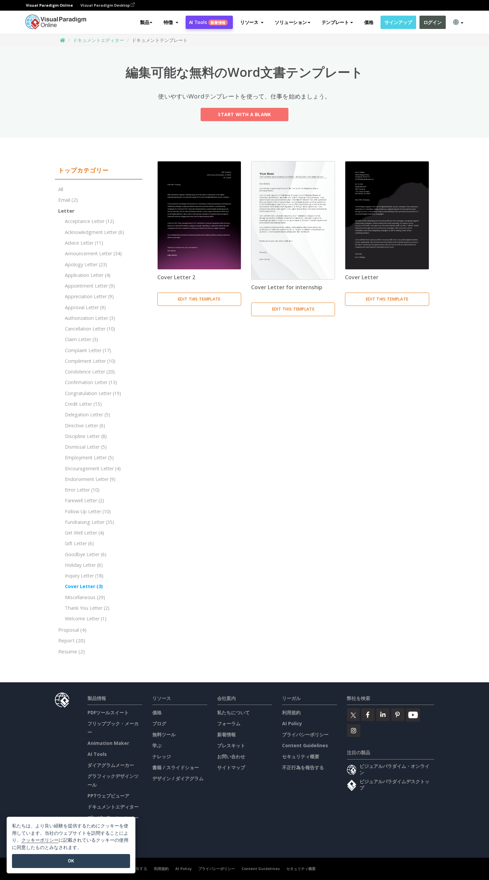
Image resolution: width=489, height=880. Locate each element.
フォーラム (229, 723)
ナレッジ (161, 756)
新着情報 (226, 734)
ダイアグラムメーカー (110, 765)
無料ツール (164, 734)
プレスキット (231, 745)
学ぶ (157, 745)
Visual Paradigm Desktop (106, 5)
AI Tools (207, 22)
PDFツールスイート (108, 712)
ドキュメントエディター (98, 40)
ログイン (432, 22)
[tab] (98, 170)
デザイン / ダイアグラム (178, 778)
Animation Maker (108, 743)
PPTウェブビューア (108, 795)
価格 (368, 22)
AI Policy (292, 723)
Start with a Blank (244, 114)
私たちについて (233, 712)
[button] (171, 22)
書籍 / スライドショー (175, 767)
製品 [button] (144, 22)
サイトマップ (231, 767)
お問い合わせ (231, 756)
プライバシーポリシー (305, 734)
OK (71, 860)
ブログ (159, 723)
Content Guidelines (305, 745)
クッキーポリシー (40, 840)
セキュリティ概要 (300, 756)
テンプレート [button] (335, 22)
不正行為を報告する (303, 767)
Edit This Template (199, 299)
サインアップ (398, 22)
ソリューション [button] (291, 22)
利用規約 (291, 712)
